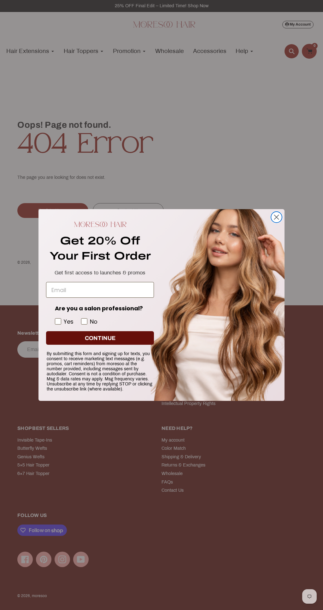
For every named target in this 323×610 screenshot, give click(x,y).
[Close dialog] (276, 217)
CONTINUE (100, 338)
